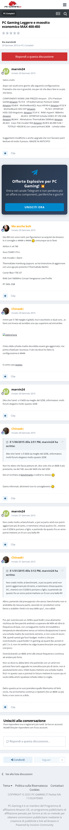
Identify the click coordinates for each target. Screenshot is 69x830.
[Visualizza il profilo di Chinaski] (6, 311)
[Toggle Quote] (7, 442)
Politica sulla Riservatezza (31, 786)
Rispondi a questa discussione (34, 57)
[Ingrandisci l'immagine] (10, 334)
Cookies (35, 790)
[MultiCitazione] (5, 153)
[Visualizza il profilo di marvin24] (6, 71)
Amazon (13, 101)
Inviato (23, 73)
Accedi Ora (8, 727)
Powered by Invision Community (34, 824)
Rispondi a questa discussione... (29, 741)
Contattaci (57, 786)
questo (18, 364)
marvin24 (11, 41)
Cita (13, 153)
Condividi (19, 759)
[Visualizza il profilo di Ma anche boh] (6, 228)
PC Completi (27, 45)
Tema (7, 786)
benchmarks (27, 474)
